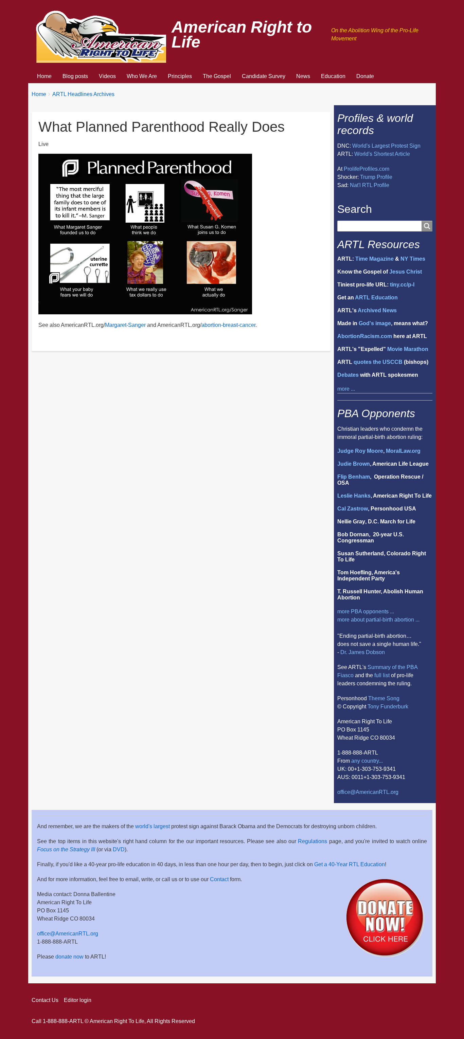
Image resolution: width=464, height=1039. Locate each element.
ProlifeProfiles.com (366, 169)
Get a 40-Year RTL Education (349, 864)
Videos (107, 76)
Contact (219, 879)
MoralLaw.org (403, 451)
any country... (367, 761)
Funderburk (394, 706)
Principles (180, 76)
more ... (346, 389)
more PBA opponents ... (365, 611)
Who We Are (142, 76)
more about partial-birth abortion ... (378, 620)
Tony (373, 706)
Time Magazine (374, 259)
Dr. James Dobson (362, 652)
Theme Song (383, 698)
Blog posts (75, 76)
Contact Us (45, 1000)
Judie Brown (353, 464)
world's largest (152, 826)
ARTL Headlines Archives (83, 94)
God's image (375, 323)
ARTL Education (376, 297)
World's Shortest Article (382, 154)
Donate (365, 76)
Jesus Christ (405, 272)
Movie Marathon (407, 349)
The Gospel (217, 76)
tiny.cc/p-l (402, 284)
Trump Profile (376, 177)
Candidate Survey (263, 76)
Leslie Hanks (354, 496)
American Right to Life (242, 34)
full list (382, 675)
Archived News (377, 310)
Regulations (312, 841)
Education (333, 76)
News (303, 76)
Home (44, 76)
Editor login (77, 1000)
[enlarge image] (145, 234)
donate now (69, 957)
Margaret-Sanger (125, 325)
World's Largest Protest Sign (386, 146)
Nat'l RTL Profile (369, 185)
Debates (348, 375)
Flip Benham (353, 477)
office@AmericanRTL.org (367, 792)
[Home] (102, 35)
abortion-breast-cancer (228, 325)
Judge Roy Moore (360, 451)
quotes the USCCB (378, 362)
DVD (119, 849)
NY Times (412, 259)
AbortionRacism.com (364, 336)
